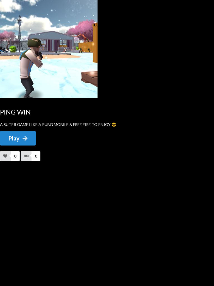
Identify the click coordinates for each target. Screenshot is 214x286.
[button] (10, 156)
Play (14, 138)
